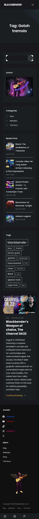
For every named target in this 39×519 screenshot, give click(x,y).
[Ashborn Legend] (10, 219)
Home (5, 516)
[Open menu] (32, 5)
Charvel (18, 248)
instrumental (14, 263)
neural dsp (20, 268)
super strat (13, 285)
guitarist (11, 258)
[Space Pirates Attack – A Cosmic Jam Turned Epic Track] (10, 184)
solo (18, 274)
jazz (26, 263)
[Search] (30, 58)
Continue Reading (14, 395)
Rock (10, 273)
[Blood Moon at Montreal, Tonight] (10, 205)
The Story (14, 125)
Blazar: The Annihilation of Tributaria (22, 147)
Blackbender (13, 4)
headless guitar (23, 258)
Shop (15, 516)
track (23, 285)
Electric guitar (14, 253)
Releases (13, 121)
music (10, 268)
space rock (14, 279)
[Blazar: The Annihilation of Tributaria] (10, 146)
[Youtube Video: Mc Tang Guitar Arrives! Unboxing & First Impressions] (10, 164)
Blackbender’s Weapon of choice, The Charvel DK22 (17, 328)
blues (10, 248)
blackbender (17, 242)
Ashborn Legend (23, 216)
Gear (12, 116)
